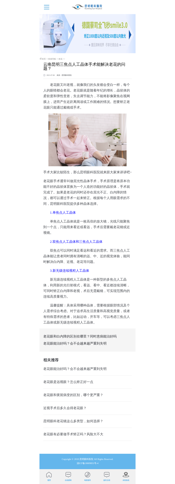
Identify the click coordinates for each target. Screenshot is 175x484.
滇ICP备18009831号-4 (87, 463)
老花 (60, 59)
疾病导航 (52, 59)
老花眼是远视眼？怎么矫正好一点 (68, 382)
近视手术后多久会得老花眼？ (65, 408)
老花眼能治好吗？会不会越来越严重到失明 (75, 343)
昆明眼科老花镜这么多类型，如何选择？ (73, 421)
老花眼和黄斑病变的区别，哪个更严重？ (73, 395)
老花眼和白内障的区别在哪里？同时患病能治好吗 (80, 336)
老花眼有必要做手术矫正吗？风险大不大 (73, 434)
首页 (44, 59)
